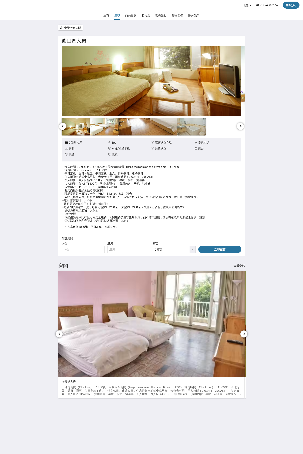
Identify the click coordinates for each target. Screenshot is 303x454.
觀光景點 (128, 423)
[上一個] (62, 126)
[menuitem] (106, 15)
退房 (110, 243)
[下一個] (240, 126)
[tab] (136, 411)
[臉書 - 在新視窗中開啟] (237, 419)
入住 (64, 243)
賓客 (156, 243)
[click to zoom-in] (151, 81)
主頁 (125, 417)
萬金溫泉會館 (16, 5)
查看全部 (239, 265)
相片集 (127, 420)
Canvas (236, 443)
